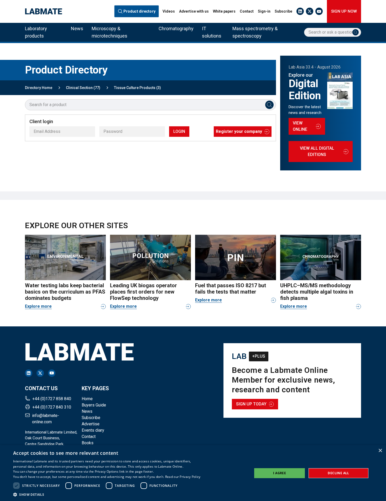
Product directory (139, 11)
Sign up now (344, 11)
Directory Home (38, 88)
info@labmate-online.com (45, 418)
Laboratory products (36, 32)
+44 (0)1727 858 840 (51, 398)
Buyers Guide (94, 405)
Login (179, 131)
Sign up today (251, 403)
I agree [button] (279, 473)
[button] (107, 494)
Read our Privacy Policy (183, 476)
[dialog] (193, 473)
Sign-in (264, 11)
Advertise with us (194, 11)
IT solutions (211, 32)
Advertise (91, 423)
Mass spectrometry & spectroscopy (255, 32)
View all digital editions (317, 151)
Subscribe (283, 11)
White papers (224, 11)
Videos (169, 11)
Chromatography (176, 28)
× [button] (380, 451)
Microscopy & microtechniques (109, 32)
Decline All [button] (338, 473)
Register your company (239, 131)
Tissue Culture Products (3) (137, 88)
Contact (247, 11)
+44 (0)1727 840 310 (51, 407)
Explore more (38, 306)
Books (87, 442)
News (77, 28)
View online (300, 126)
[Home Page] (43, 11)
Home (87, 398)
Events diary (93, 430)
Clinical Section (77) (83, 88)
